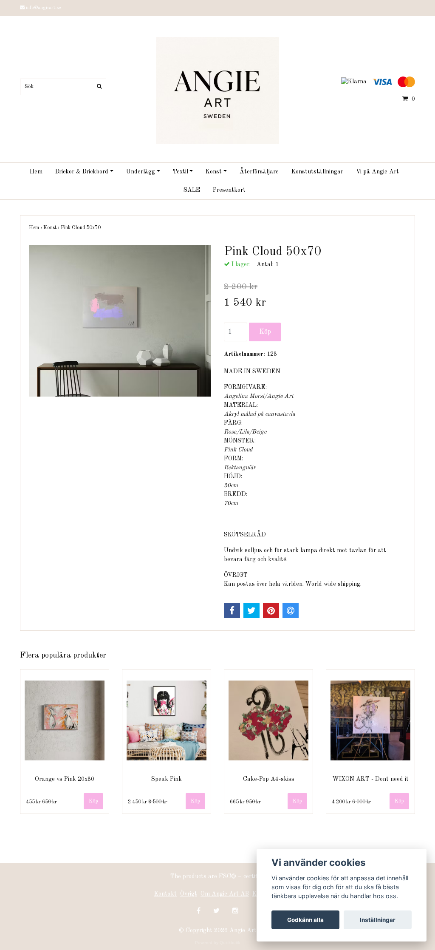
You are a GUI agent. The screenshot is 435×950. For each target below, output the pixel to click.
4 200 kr (351, 802)
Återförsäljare (259, 172)
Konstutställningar (317, 172)
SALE (192, 190)
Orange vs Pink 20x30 (64, 779)
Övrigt (188, 894)
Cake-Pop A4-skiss (268, 779)
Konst (214, 172)
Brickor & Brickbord (81, 172)
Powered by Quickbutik (217, 942)
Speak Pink (166, 779)
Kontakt (165, 894)
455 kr (41, 802)
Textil (180, 172)
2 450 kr (147, 802)
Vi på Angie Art (377, 172)
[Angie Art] (217, 90)
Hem (36, 172)
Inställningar (377, 919)
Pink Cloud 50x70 (81, 227)
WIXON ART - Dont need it (371, 779)
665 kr (245, 802)
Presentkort (229, 190)
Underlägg (140, 172)
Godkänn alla (305, 919)
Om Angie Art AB (225, 894)
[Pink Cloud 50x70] (120, 321)
